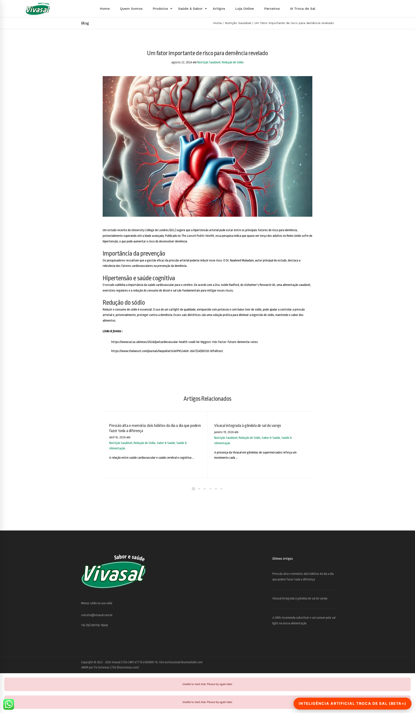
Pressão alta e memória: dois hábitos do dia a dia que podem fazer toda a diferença (155, 428)
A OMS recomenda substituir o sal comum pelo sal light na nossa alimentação (303, 620)
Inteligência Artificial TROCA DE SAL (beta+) (352, 703)
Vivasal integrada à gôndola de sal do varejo (247, 425)
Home (217, 23)
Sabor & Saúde (166, 443)
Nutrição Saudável (238, 23)
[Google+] (329, 664)
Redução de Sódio (233, 62)
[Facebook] (325, 664)
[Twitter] (321, 664)
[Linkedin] (334, 664)
